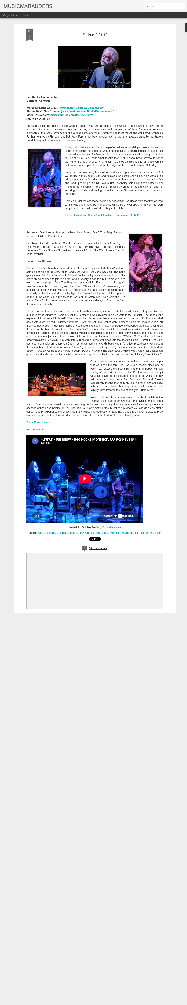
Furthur (79, 533)
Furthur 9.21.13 (95, 34)
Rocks (149, 533)
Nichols (134, 533)
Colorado (50, 533)
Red (142, 533)
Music (125, 533)
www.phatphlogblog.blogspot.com (81, 108)
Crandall (61, 533)
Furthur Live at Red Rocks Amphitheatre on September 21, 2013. (102, 215)
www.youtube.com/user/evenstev (72, 115)
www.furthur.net (35, 429)
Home (25, 15)
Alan (40, 533)
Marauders (102, 533)
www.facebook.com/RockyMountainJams (87, 111)
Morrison (115, 533)
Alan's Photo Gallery (38, 422)
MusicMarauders (111, 527)
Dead (71, 533)
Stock (158, 533)
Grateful (90, 533)
